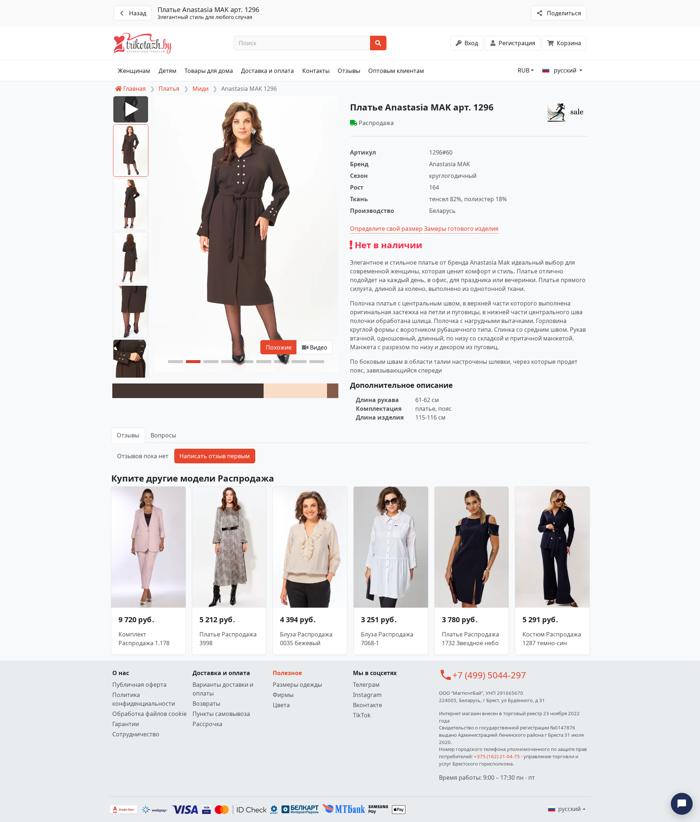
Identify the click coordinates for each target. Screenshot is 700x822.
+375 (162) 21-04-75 (497, 756)
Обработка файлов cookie (149, 714)
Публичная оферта (139, 685)
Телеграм (366, 685)
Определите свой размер (386, 229)
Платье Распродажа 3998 (228, 638)
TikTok (362, 715)
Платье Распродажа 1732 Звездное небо (470, 638)
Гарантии (125, 724)
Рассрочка (207, 724)
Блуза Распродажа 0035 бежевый (306, 638)
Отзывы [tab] (128, 435)
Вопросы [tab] (163, 435)
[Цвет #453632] (188, 390)
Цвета (281, 705)
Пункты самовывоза (221, 714)
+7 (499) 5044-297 (489, 675)
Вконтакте (367, 705)
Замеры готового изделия (461, 229)
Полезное (287, 673)
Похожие (279, 347)
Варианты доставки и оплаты (222, 689)
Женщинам (134, 71)
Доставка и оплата (267, 71)
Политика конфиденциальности (143, 699)
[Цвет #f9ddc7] (295, 390)
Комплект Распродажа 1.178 (144, 638)
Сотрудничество (135, 734)
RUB (523, 70)
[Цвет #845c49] (332, 390)
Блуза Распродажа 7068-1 (387, 638)
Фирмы (283, 695)
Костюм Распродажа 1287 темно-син (551, 638)
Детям (167, 71)
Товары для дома (208, 71)
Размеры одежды (297, 685)
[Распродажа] (567, 112)
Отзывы (349, 71)
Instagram (367, 695)
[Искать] (378, 43)
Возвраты (206, 704)
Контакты (316, 71)
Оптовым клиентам (396, 71)
